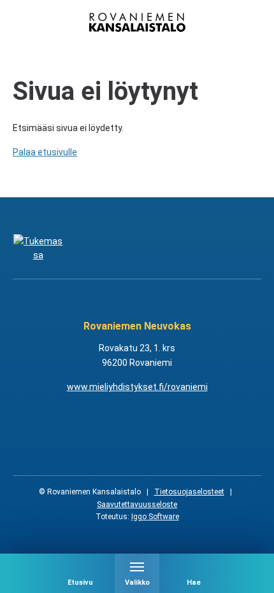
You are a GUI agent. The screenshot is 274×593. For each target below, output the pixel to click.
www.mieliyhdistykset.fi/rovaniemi (137, 387)
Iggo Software (155, 516)
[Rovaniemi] (38, 248)
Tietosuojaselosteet (189, 491)
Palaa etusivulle (45, 152)
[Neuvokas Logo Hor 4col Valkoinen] (170, 248)
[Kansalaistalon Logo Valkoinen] (104, 248)
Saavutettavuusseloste (137, 504)
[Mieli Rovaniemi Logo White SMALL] (236, 248)
